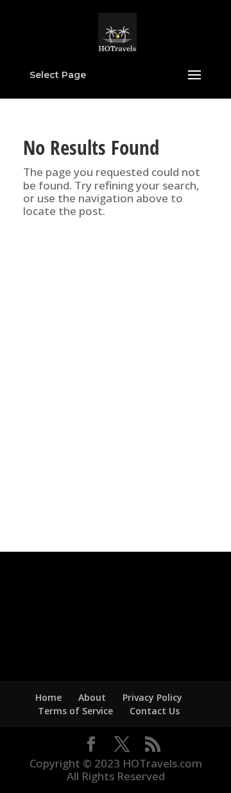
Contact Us (155, 711)
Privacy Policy (152, 697)
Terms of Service (75, 711)
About (92, 697)
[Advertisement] (115, 386)
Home (48, 697)
